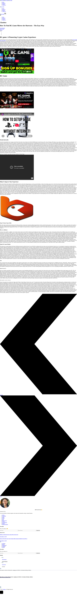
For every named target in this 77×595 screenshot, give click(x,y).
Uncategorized (2, 28)
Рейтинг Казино (5, 524)
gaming (3, 517)
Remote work (4, 520)
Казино (3, 523)
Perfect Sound (4, 564)
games (3, 516)
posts (3, 519)
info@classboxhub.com (5, 577)
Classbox (4, 589)
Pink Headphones (4, 559)
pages (3, 518)
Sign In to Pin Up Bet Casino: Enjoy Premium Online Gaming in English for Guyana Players (13, 538)
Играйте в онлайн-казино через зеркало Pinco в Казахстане (9, 534)
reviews (3, 521)
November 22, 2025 (3, 536)
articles (3, 515)
